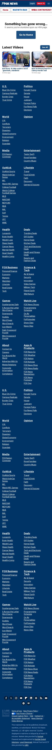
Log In (32, 3)
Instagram (16, 698)
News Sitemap (36, 718)
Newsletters (46, 698)
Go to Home (26, 34)
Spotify (23, 703)
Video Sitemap (17, 721)
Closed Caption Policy (20, 716)
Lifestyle (29, 167)
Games (6, 300)
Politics (28, 86)
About (5, 345)
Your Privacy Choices (24, 713)
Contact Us (39, 716)
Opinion (28, 116)
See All (45, 47)
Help (31, 716)
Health (6, 229)
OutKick (6, 167)
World (5, 116)
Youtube (21, 698)
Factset (40, 736)
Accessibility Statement (21, 718)
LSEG (26, 745)
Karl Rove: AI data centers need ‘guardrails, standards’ (15, 69)
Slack (36, 698)
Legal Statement (26, 742)
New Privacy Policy (30, 711)
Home (5, 10)
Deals (27, 229)
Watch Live (30, 300)
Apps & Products (29, 347)
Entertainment (32, 150)
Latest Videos (12, 47)
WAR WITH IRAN (20, 10)
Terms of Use (17, 711)
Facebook (6, 698)
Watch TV (41, 3)
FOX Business (10, 267)
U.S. (4, 86)
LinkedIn (31, 698)
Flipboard (26, 698)
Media (5, 150)
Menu (48, 3)
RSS (41, 698)
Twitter (11, 698)
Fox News (10, 3)
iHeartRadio (28, 703)
